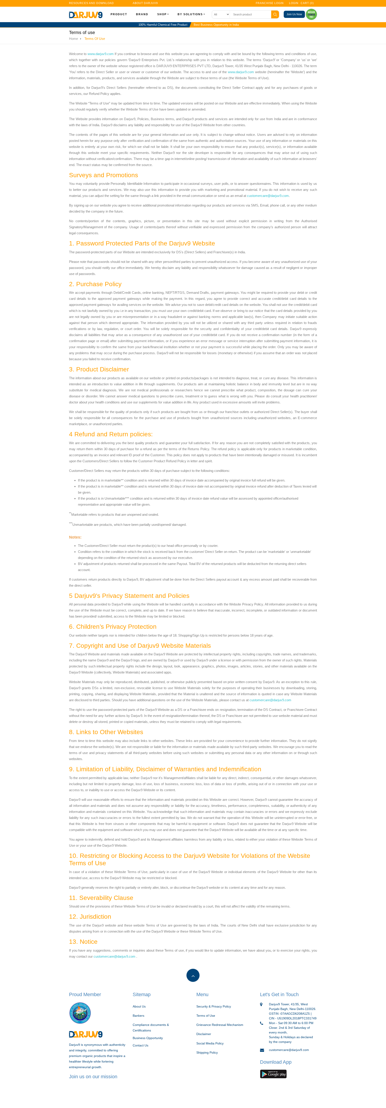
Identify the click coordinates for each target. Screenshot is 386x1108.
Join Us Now (294, 14)
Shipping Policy (207, 1052)
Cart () (307, 3)
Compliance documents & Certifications (151, 1027)
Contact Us (140, 1045)
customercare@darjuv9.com (268, 196)
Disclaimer (203, 1034)
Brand (142, 14)
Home (73, 38)
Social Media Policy (210, 1043)
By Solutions (190, 14)
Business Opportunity (148, 1038)
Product (119, 14)
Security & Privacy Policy (213, 1006)
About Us (139, 1006)
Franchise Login (270, 3)
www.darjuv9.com (101, 54)
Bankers (138, 1015)
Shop (162, 14)
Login (293, 3)
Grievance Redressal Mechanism (219, 1025)
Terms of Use (205, 1015)
